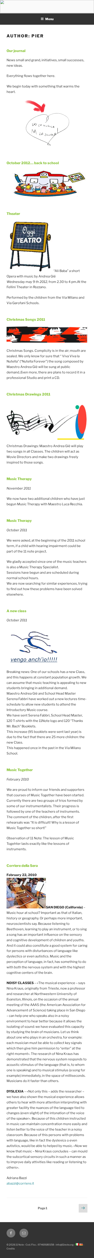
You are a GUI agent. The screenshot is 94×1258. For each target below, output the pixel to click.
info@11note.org (65, 1244)
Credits (11, 1248)
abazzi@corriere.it (20, 1183)
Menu (49, 19)
